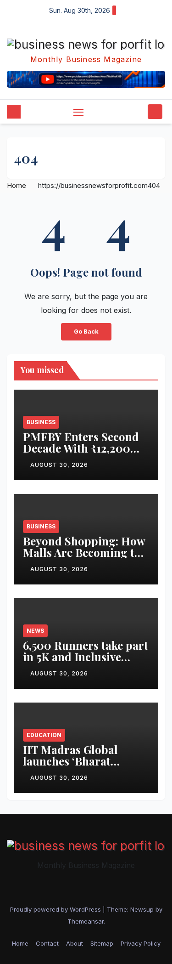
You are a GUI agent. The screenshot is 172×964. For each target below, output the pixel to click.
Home (16, 185)
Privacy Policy (141, 943)
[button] (139, 111)
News (35, 630)
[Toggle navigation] (78, 111)
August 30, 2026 (59, 464)
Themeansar (85, 921)
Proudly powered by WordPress (56, 909)
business (41, 422)
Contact (47, 943)
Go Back (86, 331)
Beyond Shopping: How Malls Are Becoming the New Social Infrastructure (85, 558)
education (44, 735)
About (74, 943)
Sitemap (101, 943)
